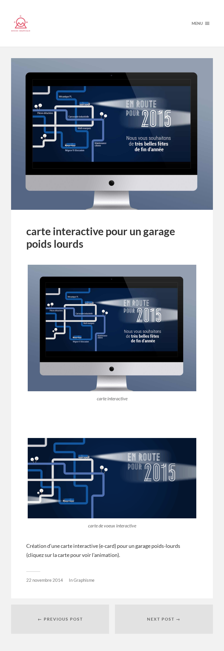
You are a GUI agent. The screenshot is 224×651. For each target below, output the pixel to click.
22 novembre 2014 (44, 580)
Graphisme (84, 580)
